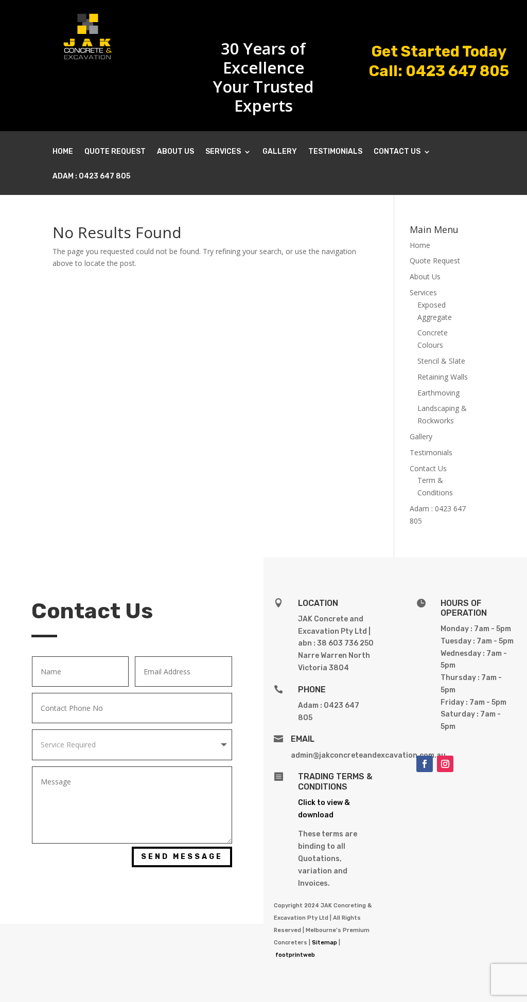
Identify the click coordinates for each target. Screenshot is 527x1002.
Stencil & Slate (441, 361)
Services (223, 152)
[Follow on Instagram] (445, 764)
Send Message (182, 856)
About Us (175, 152)
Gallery (279, 152)
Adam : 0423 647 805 (91, 177)
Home (62, 152)
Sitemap (324, 942)
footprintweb (295, 955)
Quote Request (115, 152)
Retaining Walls (442, 377)
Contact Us (397, 152)
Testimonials (335, 152)
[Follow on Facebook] (424, 764)
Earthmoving (438, 393)
